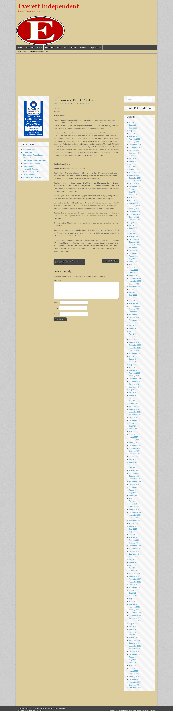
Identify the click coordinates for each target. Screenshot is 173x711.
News (39, 48)
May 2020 (132, 331)
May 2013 (132, 565)
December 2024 (135, 178)
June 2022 (133, 262)
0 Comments (85, 103)
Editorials (30, 48)
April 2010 (133, 668)
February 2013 (134, 573)
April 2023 (133, 234)
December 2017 (135, 412)
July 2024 (132, 192)
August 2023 (133, 223)
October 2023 (134, 217)
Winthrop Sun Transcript (32, 177)
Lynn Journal (28, 166)
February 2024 (134, 206)
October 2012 (134, 585)
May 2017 (132, 431)
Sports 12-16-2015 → (110, 261)
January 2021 (134, 309)
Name (56, 302)
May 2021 (132, 298)
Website (57, 314)
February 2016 (134, 473)
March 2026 (133, 136)
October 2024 (134, 183)
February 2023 (134, 239)
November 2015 (135, 482)
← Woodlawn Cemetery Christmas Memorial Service (66, 262)
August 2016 (133, 456)
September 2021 (135, 287)
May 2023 (132, 231)
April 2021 (133, 300)
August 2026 (133, 122)
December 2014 (135, 512)
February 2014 (134, 540)
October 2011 (134, 618)
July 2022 (132, 259)
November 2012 (135, 582)
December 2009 (135, 679)
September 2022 (135, 253)
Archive (83, 48)
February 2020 (134, 339)
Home (20, 48)
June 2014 (133, 529)
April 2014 (133, 534)
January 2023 (134, 242)
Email (56, 308)
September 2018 (135, 387)
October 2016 (134, 451)
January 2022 (134, 275)
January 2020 (134, 342)
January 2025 (134, 175)
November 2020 (135, 314)
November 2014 (135, 515)
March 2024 (133, 203)
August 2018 (133, 390)
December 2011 (135, 612)
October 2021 (134, 284)
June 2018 (133, 395)
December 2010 (135, 646)
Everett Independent (48, 6)
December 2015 (135, 479)
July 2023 (132, 225)
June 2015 (133, 495)
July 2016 (132, 459)
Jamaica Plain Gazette (31, 163)
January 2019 (134, 376)
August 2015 (133, 490)
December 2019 (135, 345)
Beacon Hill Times (29, 149)
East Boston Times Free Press (34, 161)
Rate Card (22, 51)
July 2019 (132, 359)
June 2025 (133, 161)
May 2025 (132, 164)
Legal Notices (95, 48)
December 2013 (135, 546)
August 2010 (133, 657)
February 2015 (134, 507)
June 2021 (133, 295)
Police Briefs (62, 48)
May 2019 (132, 365)
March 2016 (133, 470)
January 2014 (134, 543)
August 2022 (133, 256)
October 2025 (134, 150)
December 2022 (135, 245)
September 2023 (135, 220)
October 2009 (134, 685)
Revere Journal (28, 175)
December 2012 (135, 579)
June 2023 (133, 228)
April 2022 (133, 267)
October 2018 (134, 384)
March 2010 (133, 671)
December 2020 (135, 312)
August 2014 (133, 523)
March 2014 (133, 537)
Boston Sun (27, 152)
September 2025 (135, 153)
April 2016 (133, 468)
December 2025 (135, 144)
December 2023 (135, 211)
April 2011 (132, 635)
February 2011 (134, 640)
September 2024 (135, 186)
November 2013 (135, 548)
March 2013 (133, 571)
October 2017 (134, 418)
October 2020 (134, 317)
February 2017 (134, 440)
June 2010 (133, 663)
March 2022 (133, 270)
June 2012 (133, 596)
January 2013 (134, 576)
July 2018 (132, 392)
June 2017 (133, 429)
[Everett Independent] (86, 22)
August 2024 (133, 189)
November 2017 (135, 415)
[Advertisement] (86, 74)
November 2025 (135, 147)
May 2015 (132, 498)
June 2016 (133, 462)
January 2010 (134, 677)
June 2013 (133, 562)
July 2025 (132, 159)
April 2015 (133, 501)
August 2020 (133, 323)
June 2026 (133, 128)
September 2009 (135, 688)
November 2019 (135, 348)
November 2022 (135, 248)
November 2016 (135, 448)
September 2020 (135, 320)
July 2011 (132, 626)
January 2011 (134, 643)
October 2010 (134, 651)
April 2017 (133, 434)
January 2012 (134, 610)
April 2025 (133, 167)
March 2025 (133, 170)
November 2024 (135, 181)
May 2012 (132, 598)
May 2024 (132, 197)
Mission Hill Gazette (30, 169)
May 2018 (132, 398)
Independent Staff (60, 103)
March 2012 (133, 604)
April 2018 (133, 401)
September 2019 (135, 353)
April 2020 (133, 334)
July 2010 (132, 660)
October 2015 (134, 484)
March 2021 (133, 303)
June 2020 (133, 328)
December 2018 (135, 378)
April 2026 (133, 133)
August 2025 (133, 156)
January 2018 (134, 409)
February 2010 (134, 674)
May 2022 (132, 264)
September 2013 (135, 554)
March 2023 (133, 236)
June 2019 (133, 362)
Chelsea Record (29, 158)
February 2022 (134, 273)
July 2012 (132, 593)
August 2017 (133, 423)
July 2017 (132, 426)
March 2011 (133, 637)
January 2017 (134, 443)
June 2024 (133, 195)
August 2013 (133, 557)
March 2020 (133, 337)
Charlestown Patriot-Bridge (33, 155)
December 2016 (135, 445)
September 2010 (135, 654)
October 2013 (134, 551)
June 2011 (133, 629)
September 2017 (135, 420)
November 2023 (135, 214)
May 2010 (132, 665)
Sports (73, 48)
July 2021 (132, 292)
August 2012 (133, 590)
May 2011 (132, 632)
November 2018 (135, 381)
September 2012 (135, 587)
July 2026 (132, 125)
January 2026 (134, 142)
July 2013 (132, 560)
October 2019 (134, 351)
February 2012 (134, 607)
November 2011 (135, 615)
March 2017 (133, 437)
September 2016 (135, 454)
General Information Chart (41, 51)
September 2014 (135, 521)
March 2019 (133, 370)
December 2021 (135, 278)
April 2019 (133, 367)
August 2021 (133, 289)
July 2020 (132, 326)
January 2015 (134, 509)
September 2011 (135, 621)
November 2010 (135, 649)
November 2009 (135, 682)
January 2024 (134, 209)
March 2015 (133, 504)
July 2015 (132, 493)
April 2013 (133, 568)
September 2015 (135, 487)
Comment (58, 280)
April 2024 (133, 200)
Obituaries (49, 48)
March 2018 (133, 404)
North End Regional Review (33, 172)
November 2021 (135, 281)
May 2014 (132, 532)
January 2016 (134, 476)
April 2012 (133, 601)
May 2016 (132, 465)
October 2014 (134, 518)
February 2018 (134, 406)
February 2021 (134, 306)
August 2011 (133, 624)
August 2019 (133, 356)
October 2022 (134, 250)
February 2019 (134, 373)
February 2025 (134, 172)
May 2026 (132, 131)
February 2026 (134, 139)
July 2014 (132, 526)
